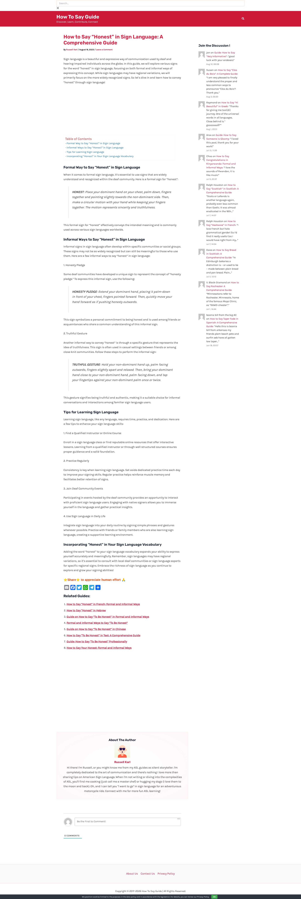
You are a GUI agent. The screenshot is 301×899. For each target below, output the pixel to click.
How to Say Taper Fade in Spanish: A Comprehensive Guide (222, 322)
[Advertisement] (122, 111)
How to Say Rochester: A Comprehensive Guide (222, 286)
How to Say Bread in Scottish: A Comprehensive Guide (221, 253)
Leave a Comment (104, 49)
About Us (132, 873)
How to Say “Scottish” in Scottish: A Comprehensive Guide (222, 188)
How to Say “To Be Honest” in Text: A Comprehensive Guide (103, 635)
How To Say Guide (77, 17)
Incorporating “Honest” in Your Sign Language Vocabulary (100, 156)
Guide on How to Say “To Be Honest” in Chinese (96, 629)
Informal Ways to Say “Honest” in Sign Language (95, 147)
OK (214, 897)
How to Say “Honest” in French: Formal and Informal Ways (103, 604)
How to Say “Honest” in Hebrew (86, 610)
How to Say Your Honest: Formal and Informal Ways (99, 647)
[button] (243, 19)
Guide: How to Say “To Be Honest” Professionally (97, 641)
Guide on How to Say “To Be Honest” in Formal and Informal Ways (108, 616)
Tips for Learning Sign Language (85, 151)
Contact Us (148, 873)
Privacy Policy (166, 873)
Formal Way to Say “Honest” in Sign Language (93, 143)
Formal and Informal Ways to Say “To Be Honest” (97, 623)
